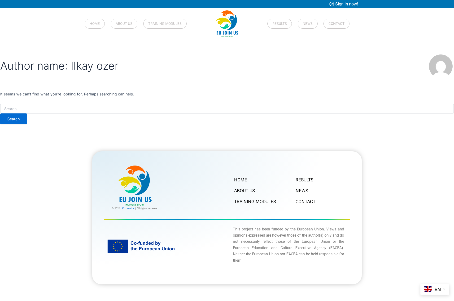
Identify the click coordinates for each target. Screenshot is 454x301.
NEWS (308, 24)
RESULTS (279, 24)
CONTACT (336, 24)
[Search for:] (227, 109)
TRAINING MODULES (165, 24)
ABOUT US (124, 24)
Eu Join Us (128, 208)
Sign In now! (346, 3)
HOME (95, 24)
